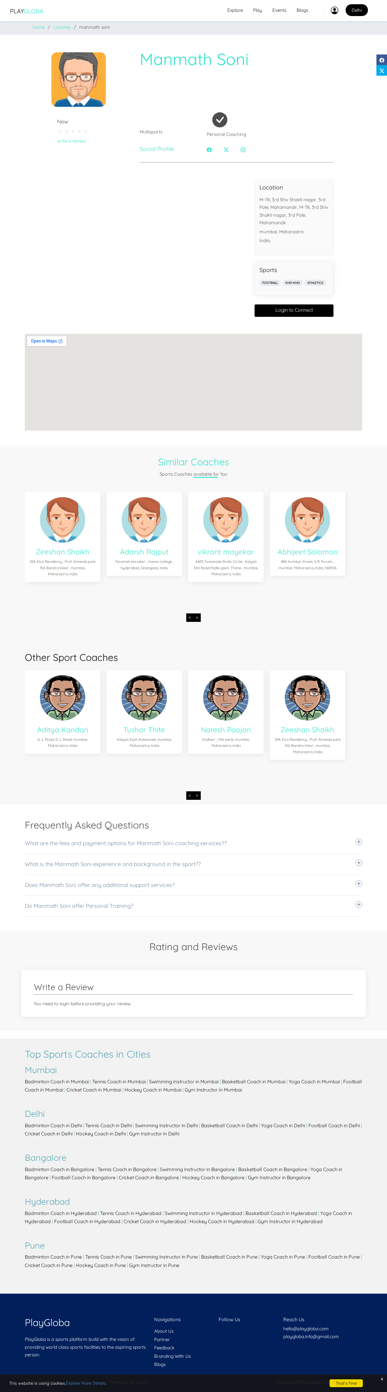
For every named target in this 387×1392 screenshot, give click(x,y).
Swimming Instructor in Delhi (166, 1125)
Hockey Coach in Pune (101, 1265)
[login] (330, 10)
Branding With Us (172, 1356)
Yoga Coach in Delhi (283, 1125)
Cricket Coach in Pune (49, 1265)
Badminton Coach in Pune (53, 1257)
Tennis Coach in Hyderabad (130, 1213)
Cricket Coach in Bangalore (149, 1177)
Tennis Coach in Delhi (108, 1125)
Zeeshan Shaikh (62, 551)
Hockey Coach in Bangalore (213, 1177)
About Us (164, 1331)
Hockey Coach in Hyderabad (222, 1221)
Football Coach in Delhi (334, 1125)
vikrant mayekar (226, 551)
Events (279, 10)
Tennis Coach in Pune (108, 1257)
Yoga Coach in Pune (283, 1257)
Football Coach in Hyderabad (87, 1221)
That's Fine (346, 1383)
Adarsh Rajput (144, 551)
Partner (162, 1339)
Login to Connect (294, 310)
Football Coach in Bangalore (83, 1177)
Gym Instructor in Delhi (154, 1134)
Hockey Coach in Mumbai (153, 1090)
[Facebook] (381, 59)
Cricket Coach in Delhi (49, 1134)
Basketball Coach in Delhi (229, 1125)
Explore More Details (86, 1383)
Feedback (164, 1348)
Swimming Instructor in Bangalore (197, 1169)
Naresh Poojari (226, 729)
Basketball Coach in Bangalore (272, 1169)
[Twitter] (381, 70)
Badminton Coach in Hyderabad (61, 1213)
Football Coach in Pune (334, 1257)
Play (27, 11)
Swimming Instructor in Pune (166, 1257)
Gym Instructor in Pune (154, 1265)
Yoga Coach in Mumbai (314, 1081)
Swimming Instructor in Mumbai (184, 1081)
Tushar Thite (144, 729)
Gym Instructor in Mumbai (213, 1090)
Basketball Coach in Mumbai (253, 1081)
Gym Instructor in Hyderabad (290, 1221)
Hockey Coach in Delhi (101, 1134)
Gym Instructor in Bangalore (279, 1177)
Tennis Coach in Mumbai (119, 1081)
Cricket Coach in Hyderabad (155, 1221)
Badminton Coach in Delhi (53, 1125)
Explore (235, 10)
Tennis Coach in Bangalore (127, 1169)
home (39, 27)
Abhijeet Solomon (308, 551)
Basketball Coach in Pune (229, 1257)
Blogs (302, 10)
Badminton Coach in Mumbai (57, 1081)
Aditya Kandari (62, 729)
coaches (62, 27)
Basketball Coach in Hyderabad (281, 1213)
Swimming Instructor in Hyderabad (203, 1213)
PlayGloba (47, 1322)
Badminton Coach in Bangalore (59, 1169)
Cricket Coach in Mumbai (94, 1090)
